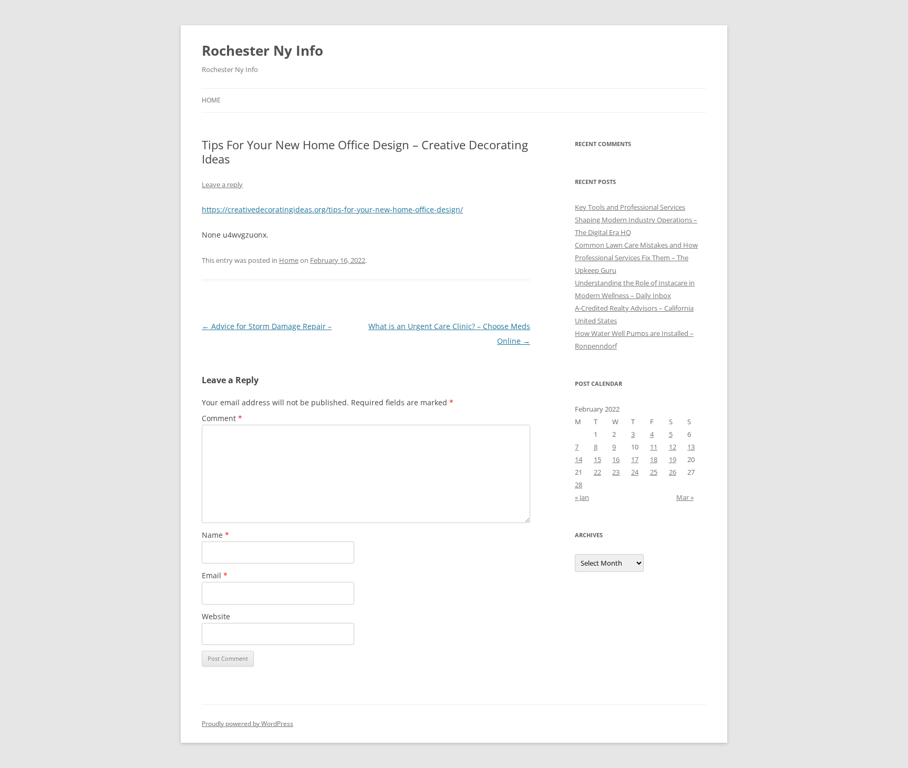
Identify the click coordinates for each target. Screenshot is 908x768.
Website (216, 616)
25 (653, 472)
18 (653, 459)
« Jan (582, 497)
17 (634, 459)
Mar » (685, 497)
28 (578, 484)
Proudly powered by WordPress (247, 723)
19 (672, 459)
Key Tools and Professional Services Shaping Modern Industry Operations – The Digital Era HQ (636, 219)
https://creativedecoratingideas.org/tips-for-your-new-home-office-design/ (332, 209)
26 (672, 472)
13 (691, 447)
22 (597, 472)
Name (215, 535)
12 (672, 447)
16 (616, 459)
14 (578, 459)
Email (215, 575)
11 (653, 447)
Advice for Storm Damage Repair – (267, 326)
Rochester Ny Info (262, 50)
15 (597, 459)
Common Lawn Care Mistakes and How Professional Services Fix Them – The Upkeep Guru (636, 257)
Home (211, 100)
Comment (222, 418)
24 (634, 472)
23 (616, 472)
